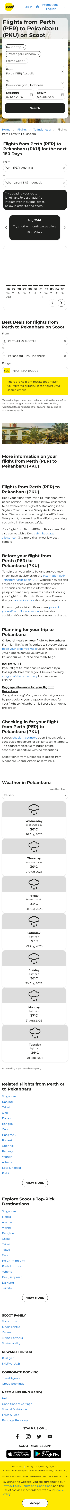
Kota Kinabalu (11, 1167)
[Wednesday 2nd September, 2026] (46, 285)
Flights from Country (41, 1470)
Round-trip (13, 47)
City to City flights (46, 1466)
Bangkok (8, 1123)
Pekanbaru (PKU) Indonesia (24, 85)
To (7, 81)
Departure (12, 92)
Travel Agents (11, 1378)
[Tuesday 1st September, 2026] (41, 285)
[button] (23, 54)
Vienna (7, 1227)
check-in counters (24, 737)
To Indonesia (42, 129)
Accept (35, 1503)
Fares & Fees (10, 1415)
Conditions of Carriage (17, 1404)
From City (61, 1470)
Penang (7, 1151)
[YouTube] (50, 1436)
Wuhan (7, 1156)
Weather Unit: (58, 789)
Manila (6, 1216)
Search (35, 108)
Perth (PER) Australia (20, 73)
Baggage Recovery (15, 1420)
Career (6, 1332)
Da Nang (8, 1282)
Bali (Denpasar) (12, 1277)
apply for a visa (24, 600)
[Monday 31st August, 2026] (35, 285)
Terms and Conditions (37, 1486)
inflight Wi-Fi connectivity (19, 676)
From (9, 69)
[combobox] (33, 168)
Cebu (6, 1129)
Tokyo (6, 1249)
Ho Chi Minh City (13, 1260)
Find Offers (34, 232)
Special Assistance (14, 1409)
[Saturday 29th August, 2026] (24, 285)
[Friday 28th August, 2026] (19, 285)
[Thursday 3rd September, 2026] (52, 285)
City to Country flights (15, 1470)
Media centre (11, 1327)
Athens (7, 1162)
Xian (5, 1112)
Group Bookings (13, 1383)
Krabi (5, 1173)
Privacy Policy (12, 1486)
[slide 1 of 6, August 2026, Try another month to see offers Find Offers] (34, 227)
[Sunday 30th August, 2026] (30, 285)
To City (29, 1466)
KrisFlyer (8, 1358)
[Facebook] (17, 1436)
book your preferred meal (19, 648)
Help (5, 1398)
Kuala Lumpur (11, 1266)
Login (28, 6)
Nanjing (7, 1102)
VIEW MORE (35, 1182)
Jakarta (7, 1288)
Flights (22, 129)
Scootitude (9, 1321)
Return (41, 92)
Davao (6, 1118)
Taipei (6, 1107)
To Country (17, 1466)
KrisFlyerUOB (11, 1363)
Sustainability (11, 1343)
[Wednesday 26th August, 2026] (8, 285)
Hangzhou (9, 1134)
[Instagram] (28, 1436)
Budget (7, 363)
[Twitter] (39, 1436)
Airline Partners (12, 1338)
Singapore (9, 1096)
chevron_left (6, 228)
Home (6, 129)
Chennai (8, 1145)
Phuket (7, 1140)
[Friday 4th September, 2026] (57, 285)
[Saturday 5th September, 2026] (62, 285)
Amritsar (8, 1222)
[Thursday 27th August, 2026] (14, 285)
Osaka (6, 1238)
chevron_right (64, 228)
